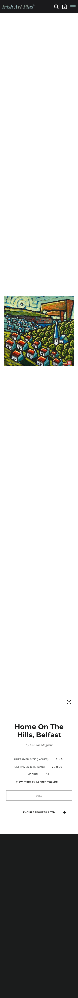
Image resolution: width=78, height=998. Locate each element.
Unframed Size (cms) (29, 766)
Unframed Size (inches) (31, 759)
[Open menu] (73, 7)
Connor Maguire (41, 745)
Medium (32, 774)
